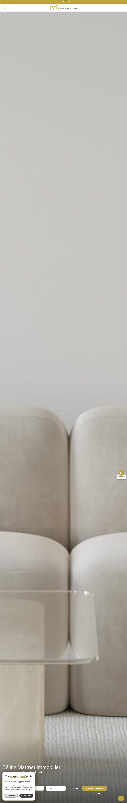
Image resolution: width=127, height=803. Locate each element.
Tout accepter (26, 795)
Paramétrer (11, 795)
